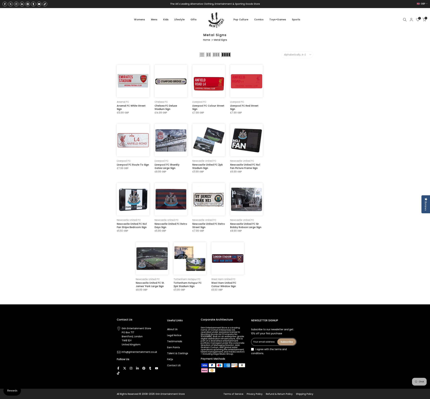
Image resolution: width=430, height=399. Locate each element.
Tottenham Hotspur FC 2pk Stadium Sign (188, 284)
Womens (139, 19)
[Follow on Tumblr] (33, 4)
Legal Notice (174, 335)
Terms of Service (233, 394)
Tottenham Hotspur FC (187, 279)
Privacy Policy (255, 394)
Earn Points (173, 347)
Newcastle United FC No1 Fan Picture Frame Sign (245, 166)
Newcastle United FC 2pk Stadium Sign (207, 166)
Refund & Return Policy (279, 394)
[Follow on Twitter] (10, 4)
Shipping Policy (304, 394)
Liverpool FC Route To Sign (133, 164)
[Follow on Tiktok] (44, 4)
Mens (154, 19)
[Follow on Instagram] (16, 4)
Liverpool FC (199, 102)
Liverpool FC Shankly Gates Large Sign (167, 166)
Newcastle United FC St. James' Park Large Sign (150, 284)
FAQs (170, 359)
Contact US (174, 365)
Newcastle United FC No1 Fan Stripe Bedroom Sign (132, 225)
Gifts (193, 19)
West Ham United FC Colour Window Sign (223, 284)
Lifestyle (179, 19)
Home (206, 40)
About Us (172, 329)
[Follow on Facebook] (5, 4)
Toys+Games (277, 19)
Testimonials (174, 341)
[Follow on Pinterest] (27, 4)
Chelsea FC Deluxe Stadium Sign (166, 107)
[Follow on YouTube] (39, 4)
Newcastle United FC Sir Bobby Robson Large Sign (245, 225)
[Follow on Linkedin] (22, 4)
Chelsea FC (161, 102)
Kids (165, 19)
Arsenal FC (123, 102)
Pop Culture (240, 19)
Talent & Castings (177, 353)
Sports (296, 19)
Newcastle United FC (204, 161)
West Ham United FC (223, 279)
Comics (259, 19)
